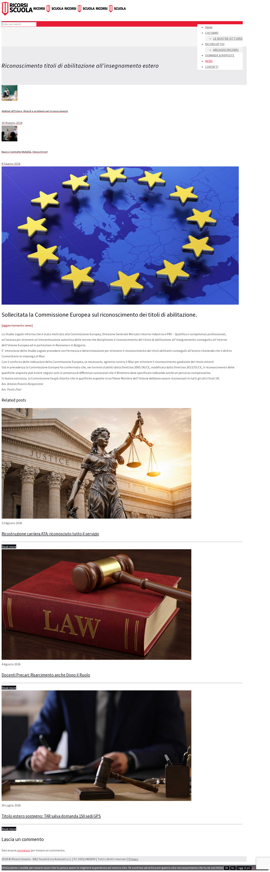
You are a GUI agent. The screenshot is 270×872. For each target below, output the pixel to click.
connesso (23, 850)
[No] (253, 868)
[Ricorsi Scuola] (64, 14)
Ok (226, 868)
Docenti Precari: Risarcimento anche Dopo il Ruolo (46, 675)
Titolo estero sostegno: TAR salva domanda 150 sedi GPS (51, 816)
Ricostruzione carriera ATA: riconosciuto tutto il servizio (50, 533)
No (232, 868)
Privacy (133, 859)
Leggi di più (244, 868)
